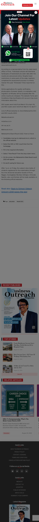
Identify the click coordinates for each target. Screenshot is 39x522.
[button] (19, 60)
